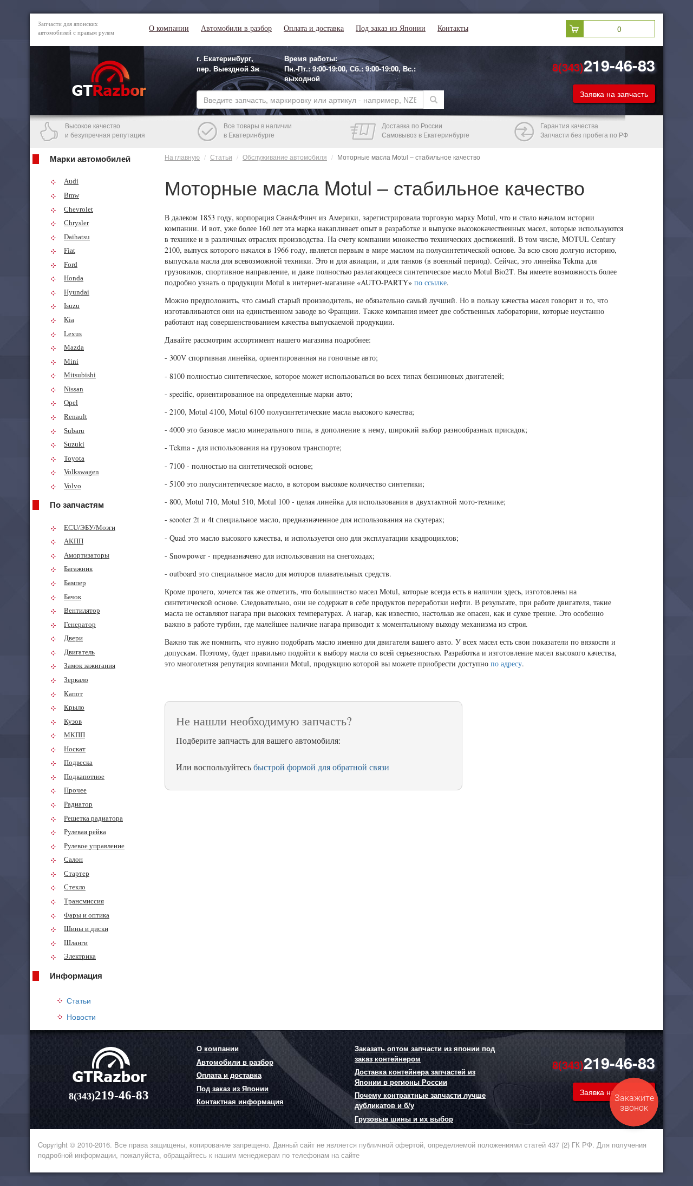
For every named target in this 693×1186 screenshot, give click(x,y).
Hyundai (76, 292)
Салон (73, 859)
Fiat (69, 250)
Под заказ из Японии (391, 28)
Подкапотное (84, 776)
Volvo (72, 486)
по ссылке (430, 282)
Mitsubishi (80, 375)
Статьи (79, 1000)
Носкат (75, 749)
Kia (69, 320)
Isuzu (72, 306)
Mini (71, 361)
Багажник (78, 569)
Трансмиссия (84, 901)
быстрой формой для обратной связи (321, 766)
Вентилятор (82, 610)
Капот (73, 694)
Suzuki (74, 444)
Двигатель (79, 652)
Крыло (74, 707)
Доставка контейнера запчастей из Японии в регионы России (415, 1077)
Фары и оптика (86, 915)
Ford (70, 264)
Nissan (73, 389)
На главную (182, 156)
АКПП (73, 541)
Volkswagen (81, 472)
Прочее (75, 790)
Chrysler (76, 223)
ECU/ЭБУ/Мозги (89, 527)
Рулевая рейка (85, 832)
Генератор (80, 624)
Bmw (71, 195)
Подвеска (78, 762)
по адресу (506, 663)
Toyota (74, 458)
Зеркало (76, 680)
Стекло (75, 887)
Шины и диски (86, 929)
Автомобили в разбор (236, 28)
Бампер (75, 583)
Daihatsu (77, 237)
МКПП (74, 735)
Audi (71, 181)
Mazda (74, 347)
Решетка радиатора (93, 818)
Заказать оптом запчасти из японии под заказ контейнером (425, 1054)
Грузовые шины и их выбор (404, 1119)
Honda (73, 278)
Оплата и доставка (314, 28)
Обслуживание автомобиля (285, 156)
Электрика (80, 956)
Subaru (74, 431)
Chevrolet (78, 209)
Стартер (76, 873)
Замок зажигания (89, 665)
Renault (75, 416)
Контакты (452, 28)
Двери (73, 638)
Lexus (73, 334)
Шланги (76, 943)
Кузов (73, 721)
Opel (71, 402)
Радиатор (78, 804)
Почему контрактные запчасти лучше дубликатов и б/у (420, 1100)
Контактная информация (240, 1101)
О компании (169, 28)
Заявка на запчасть (614, 93)
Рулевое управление (94, 846)
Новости (81, 1016)
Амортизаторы (86, 555)
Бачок (72, 597)
